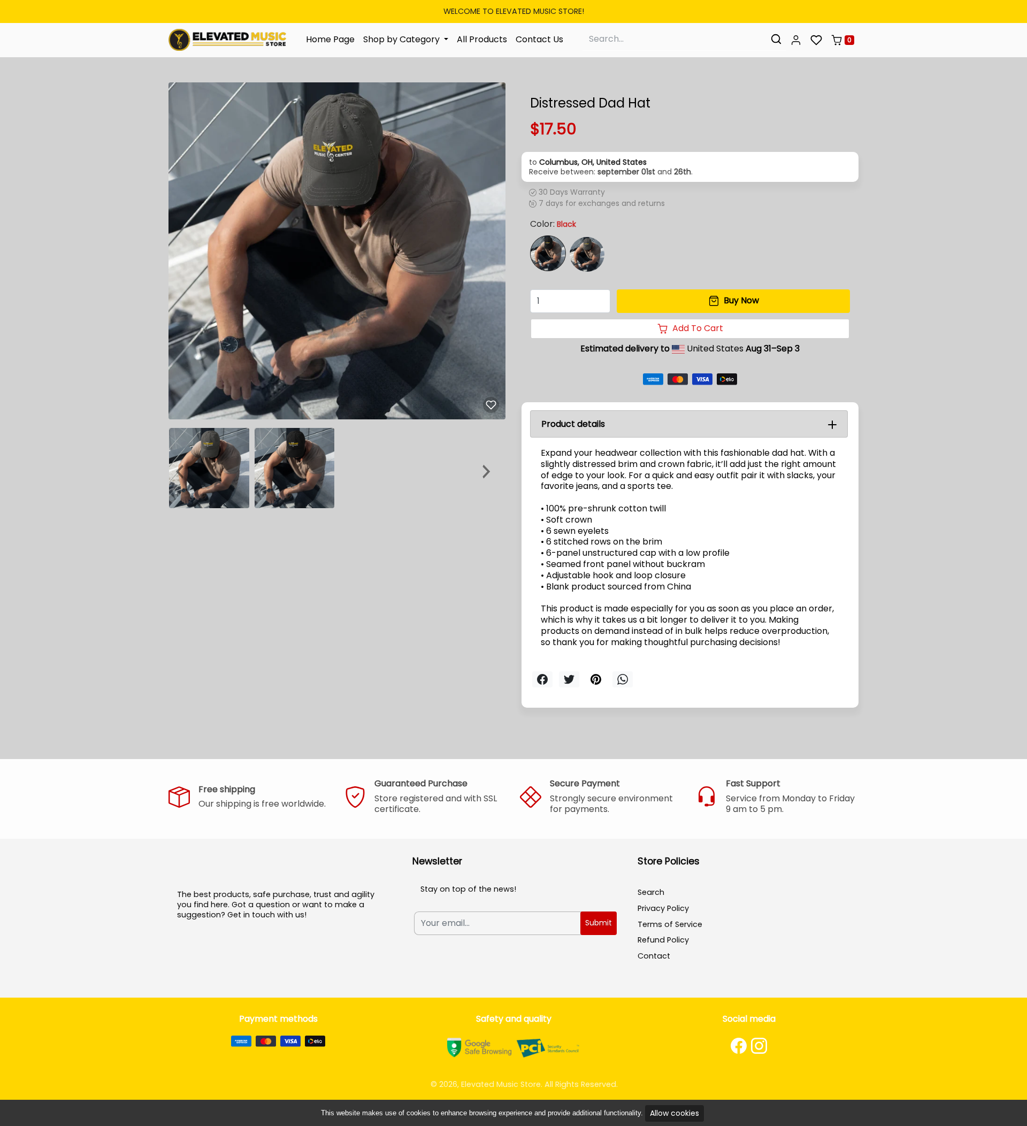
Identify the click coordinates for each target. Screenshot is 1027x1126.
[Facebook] (739, 1045)
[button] (796, 40)
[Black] (548, 253)
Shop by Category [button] (402, 39)
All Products (482, 39)
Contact (654, 956)
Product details (573, 424)
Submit (598, 922)
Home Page (330, 39)
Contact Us (539, 39)
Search (651, 892)
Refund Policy (663, 939)
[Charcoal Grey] (587, 254)
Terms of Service (670, 924)
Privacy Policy (663, 908)
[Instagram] (759, 1045)
